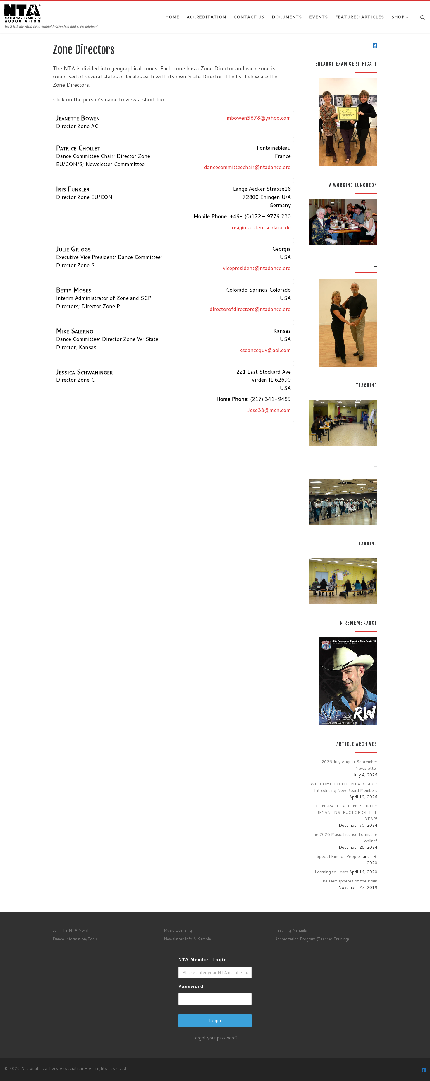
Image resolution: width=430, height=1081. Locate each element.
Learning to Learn (331, 872)
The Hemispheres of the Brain (348, 881)
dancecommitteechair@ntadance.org (247, 167)
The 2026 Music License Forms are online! (344, 837)
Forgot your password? (215, 1038)
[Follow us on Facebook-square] (375, 46)
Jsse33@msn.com (269, 410)
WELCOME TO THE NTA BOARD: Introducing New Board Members (343, 787)
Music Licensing (178, 930)
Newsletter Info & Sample (187, 939)
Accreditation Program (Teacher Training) (312, 939)
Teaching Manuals (291, 930)
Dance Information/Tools (75, 939)
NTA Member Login (202, 959)
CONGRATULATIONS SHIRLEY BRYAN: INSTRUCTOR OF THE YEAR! (346, 812)
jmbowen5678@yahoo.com (258, 118)
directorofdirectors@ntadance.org (250, 309)
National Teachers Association (52, 1068)
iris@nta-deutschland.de (260, 227)
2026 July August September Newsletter (349, 765)
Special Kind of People (338, 856)
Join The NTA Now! (70, 930)
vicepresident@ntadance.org (257, 268)
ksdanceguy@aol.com (265, 350)
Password (191, 986)
